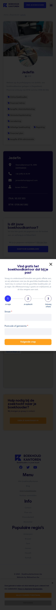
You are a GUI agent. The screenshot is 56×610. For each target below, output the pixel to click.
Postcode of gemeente (16, 326)
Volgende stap (28, 342)
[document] (28, 305)
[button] (51, 264)
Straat (8, 312)
